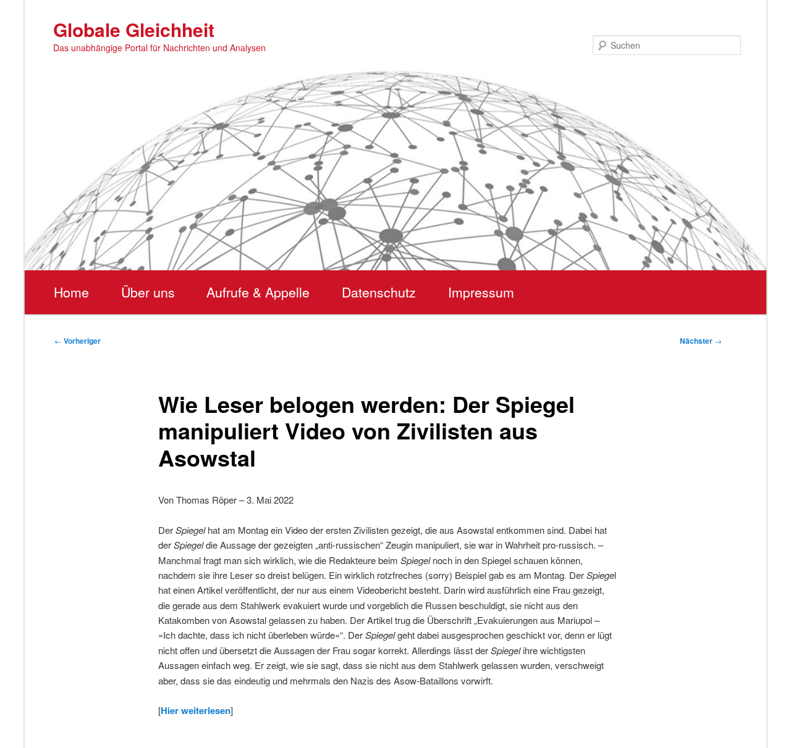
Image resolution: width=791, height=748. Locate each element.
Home (71, 292)
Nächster (701, 340)
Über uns (148, 292)
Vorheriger (77, 340)
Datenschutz (379, 292)
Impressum (481, 292)
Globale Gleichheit (133, 29)
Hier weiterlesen (196, 710)
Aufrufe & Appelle (258, 292)
